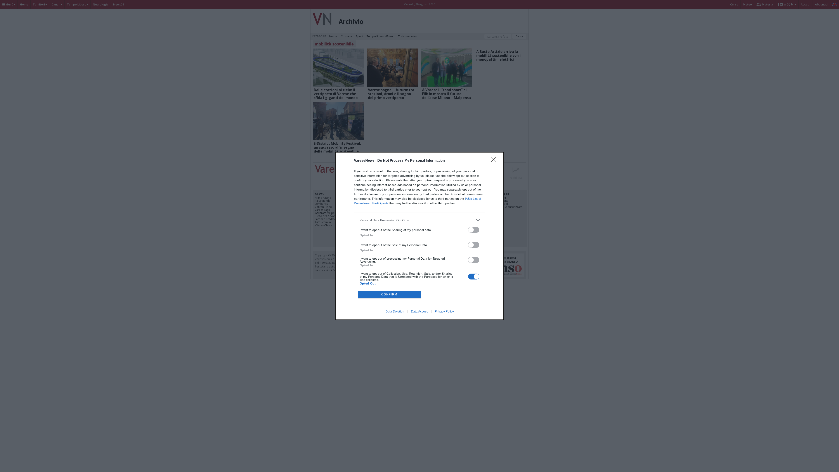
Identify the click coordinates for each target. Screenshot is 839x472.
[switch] (473, 230)
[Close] (495, 161)
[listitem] (419, 220)
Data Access (419, 311)
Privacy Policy (444, 311)
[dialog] (419, 236)
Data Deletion (394, 311)
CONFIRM (389, 294)
